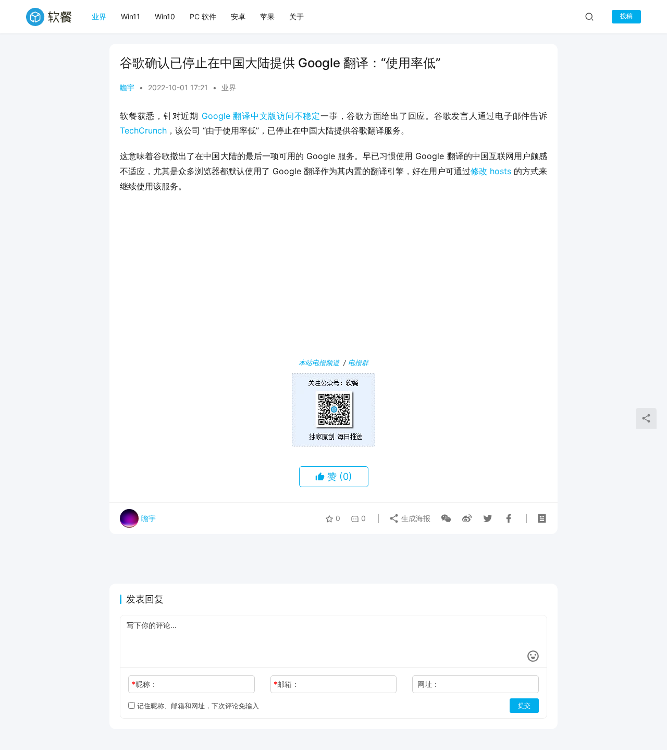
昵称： (144, 684)
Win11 (130, 16)
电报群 (358, 362)
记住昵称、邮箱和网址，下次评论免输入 (197, 705)
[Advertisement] (333, 277)
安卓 (238, 16)
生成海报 (414, 518)
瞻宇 (127, 87)
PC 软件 (203, 16)
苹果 (267, 16)
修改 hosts (491, 171)
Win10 (165, 16)
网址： (428, 684)
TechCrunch (143, 130)
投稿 (626, 16)
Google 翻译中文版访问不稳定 (261, 116)
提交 (524, 705)
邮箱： (286, 684)
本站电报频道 (319, 362)
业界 (99, 16)
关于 (296, 16)
